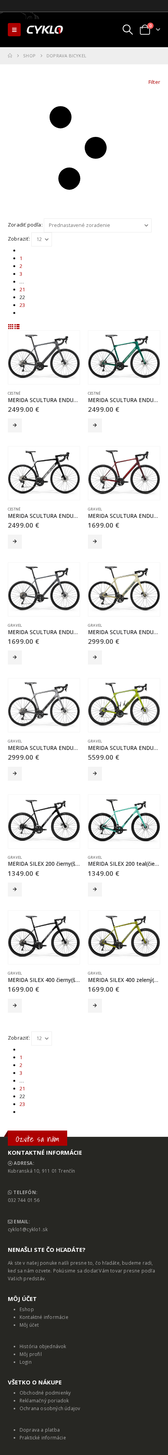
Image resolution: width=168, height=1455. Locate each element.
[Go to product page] (44, 357)
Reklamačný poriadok (44, 1400)
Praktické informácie (43, 1437)
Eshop (27, 1309)
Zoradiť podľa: (25, 224)
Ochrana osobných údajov (50, 1408)
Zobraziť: (19, 238)
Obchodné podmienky (45, 1392)
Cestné (14, 393)
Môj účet (29, 1325)
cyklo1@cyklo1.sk (28, 1229)
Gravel (95, 509)
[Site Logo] (45, 29)
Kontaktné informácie (44, 1317)
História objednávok (43, 1346)
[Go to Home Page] (10, 56)
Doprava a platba (40, 1430)
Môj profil (31, 1354)
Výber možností (15, 425)
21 (22, 289)
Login (26, 1362)
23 (22, 304)
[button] (14, 29)
